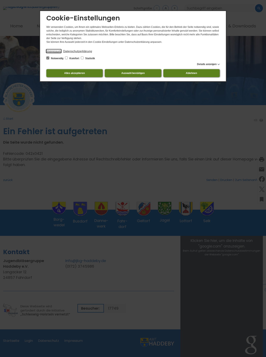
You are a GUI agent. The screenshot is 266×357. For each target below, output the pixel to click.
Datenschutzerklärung (77, 51)
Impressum (53, 51)
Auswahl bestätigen (133, 73)
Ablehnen (191, 73)
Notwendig (57, 58)
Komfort (74, 58)
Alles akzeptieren (74, 73)
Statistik (90, 58)
